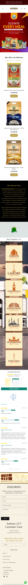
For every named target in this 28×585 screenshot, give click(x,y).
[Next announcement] (25, 2)
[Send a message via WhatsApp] (25, 582)
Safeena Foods (10, 584)
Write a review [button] (14, 389)
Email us (6, 572)
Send (5, 518)
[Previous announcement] (2, 2)
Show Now (14, 96)
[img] (4, 408)
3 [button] (14, 469)
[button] (2, 8)
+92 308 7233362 (8, 570)
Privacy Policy (6, 559)
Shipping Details (7, 556)
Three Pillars (22, 584)
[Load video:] (14, 230)
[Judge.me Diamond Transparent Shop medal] (13, 397)
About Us (5, 553)
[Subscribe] (23, 544)
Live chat (6, 574)
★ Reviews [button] (26, 294)
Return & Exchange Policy (9, 562)
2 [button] (12, 469)
